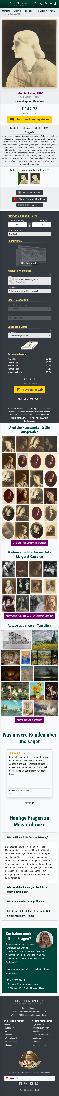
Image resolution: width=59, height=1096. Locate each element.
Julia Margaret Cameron (45, 11)
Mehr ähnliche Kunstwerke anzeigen (29, 542)
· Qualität (35, 1031)
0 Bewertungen (35, 205)
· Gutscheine (36, 1042)
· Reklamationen (10, 1042)
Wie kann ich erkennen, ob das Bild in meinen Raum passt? (27, 889)
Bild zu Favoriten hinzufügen (31, 199)
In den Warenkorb (31, 389)
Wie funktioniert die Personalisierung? (27, 837)
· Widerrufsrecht (10, 1038)
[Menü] (3, 4)
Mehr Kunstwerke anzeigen (29, 720)
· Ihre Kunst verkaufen (40, 1028)
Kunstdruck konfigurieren (31, 119)
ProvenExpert (24, 791)
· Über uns (8, 1045)
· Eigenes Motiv (38, 1024)
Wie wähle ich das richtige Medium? (26, 901)
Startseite (6, 11)
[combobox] (29, 234)
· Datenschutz (9, 1035)
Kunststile (17, 11)
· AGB (6, 1031)
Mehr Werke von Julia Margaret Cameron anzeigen (29, 616)
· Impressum (9, 1028)
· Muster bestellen (39, 1045)
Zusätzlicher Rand (14, 230)
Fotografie (28, 11)
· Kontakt (7, 1024)
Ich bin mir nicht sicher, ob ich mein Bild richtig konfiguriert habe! (28, 913)
